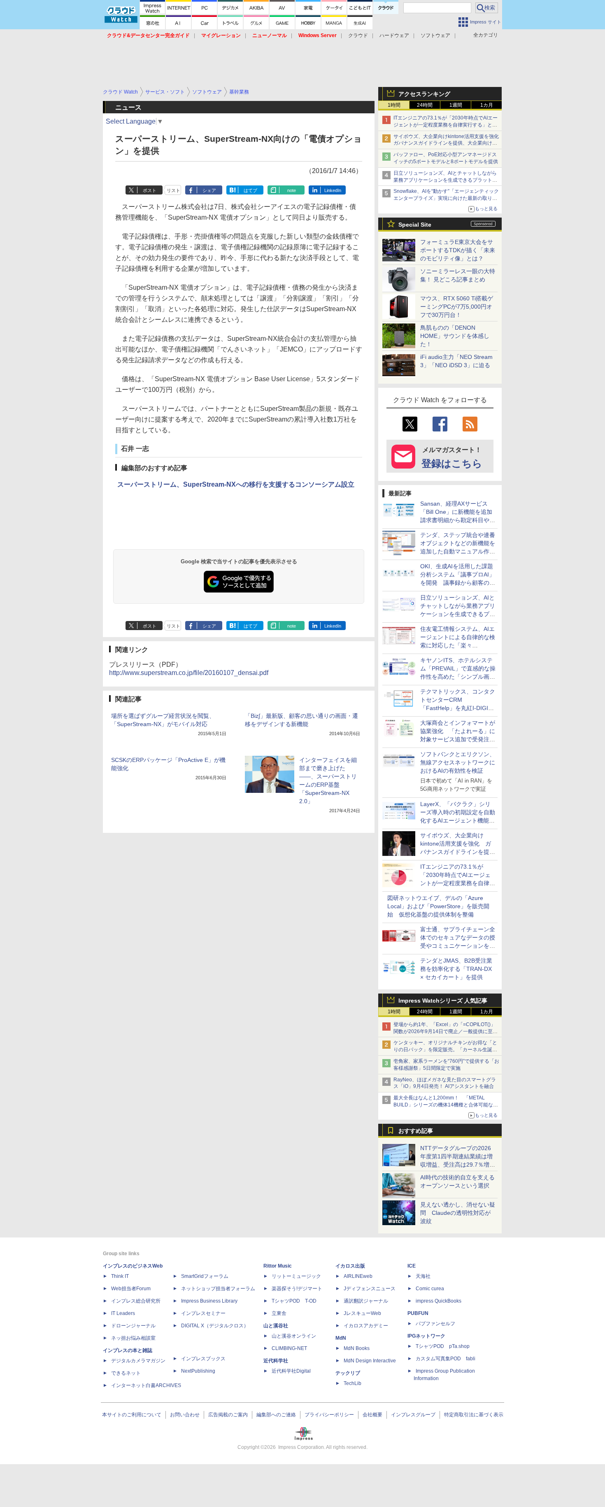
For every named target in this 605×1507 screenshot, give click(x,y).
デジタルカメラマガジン (138, 1361)
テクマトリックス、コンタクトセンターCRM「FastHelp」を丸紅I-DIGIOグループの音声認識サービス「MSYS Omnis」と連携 (457, 708)
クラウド (358, 35)
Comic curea (430, 1288)
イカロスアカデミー (366, 1326)
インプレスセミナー (203, 1313)
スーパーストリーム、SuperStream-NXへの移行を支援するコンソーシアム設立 (235, 484)
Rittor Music (277, 1266)
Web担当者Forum (131, 1288)
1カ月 (486, 105)
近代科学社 (275, 1361)
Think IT (120, 1276)
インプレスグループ (413, 1415)
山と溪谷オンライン (294, 1336)
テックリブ (347, 1373)
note (291, 190)
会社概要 (372, 1415)
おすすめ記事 (415, 1130)
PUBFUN (417, 1313)
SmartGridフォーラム (204, 1276)
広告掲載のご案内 (228, 1415)
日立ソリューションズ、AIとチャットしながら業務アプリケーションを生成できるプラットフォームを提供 (445, 180)
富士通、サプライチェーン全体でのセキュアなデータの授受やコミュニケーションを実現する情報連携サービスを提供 (457, 946)
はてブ (250, 190)
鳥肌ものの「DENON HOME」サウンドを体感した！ (454, 335)
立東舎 (279, 1313)
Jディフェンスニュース (370, 1288)
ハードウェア (394, 35)
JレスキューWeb (362, 1313)
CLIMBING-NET (289, 1348)
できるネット (126, 1373)
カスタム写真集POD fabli (445, 1359)
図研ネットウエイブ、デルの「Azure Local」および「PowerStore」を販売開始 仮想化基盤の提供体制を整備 (438, 906)
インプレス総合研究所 (136, 1301)
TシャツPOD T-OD (294, 1301)
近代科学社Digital (291, 1371)
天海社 (423, 1276)
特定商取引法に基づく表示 (473, 1415)
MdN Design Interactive (370, 1361)
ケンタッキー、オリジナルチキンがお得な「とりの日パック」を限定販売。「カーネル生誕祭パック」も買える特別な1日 (445, 1049)
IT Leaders (123, 1313)
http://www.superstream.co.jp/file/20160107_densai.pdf (188, 672)
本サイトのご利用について (131, 1415)
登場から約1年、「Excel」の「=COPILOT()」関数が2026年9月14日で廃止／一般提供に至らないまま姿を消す (445, 1031)
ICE (411, 1266)
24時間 (425, 105)
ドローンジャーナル (133, 1326)
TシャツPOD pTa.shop (443, 1346)
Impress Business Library (209, 1301)
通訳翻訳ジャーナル (366, 1301)
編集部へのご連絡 (276, 1415)
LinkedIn (332, 190)
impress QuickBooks (438, 1301)
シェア (209, 190)
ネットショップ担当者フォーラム (218, 1288)
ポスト (149, 190)
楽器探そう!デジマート (297, 1288)
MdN (340, 1338)
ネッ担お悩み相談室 (133, 1338)
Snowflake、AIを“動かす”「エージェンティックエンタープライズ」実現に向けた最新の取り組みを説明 (446, 198)
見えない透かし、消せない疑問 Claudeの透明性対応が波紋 (457, 1212)
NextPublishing (198, 1371)
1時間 (394, 105)
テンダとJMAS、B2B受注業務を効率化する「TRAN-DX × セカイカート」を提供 (456, 968)
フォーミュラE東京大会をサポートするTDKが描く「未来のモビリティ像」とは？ (457, 250)
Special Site (414, 224)
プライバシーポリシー (329, 1415)
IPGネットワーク (426, 1336)
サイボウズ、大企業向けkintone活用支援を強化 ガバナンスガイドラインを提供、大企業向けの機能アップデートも (448, 143)
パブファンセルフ (435, 1324)
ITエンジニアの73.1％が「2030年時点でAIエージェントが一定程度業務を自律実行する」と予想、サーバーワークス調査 (445, 125)
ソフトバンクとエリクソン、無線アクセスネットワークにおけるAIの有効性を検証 (457, 762)
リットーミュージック (296, 1276)
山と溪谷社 (275, 1326)
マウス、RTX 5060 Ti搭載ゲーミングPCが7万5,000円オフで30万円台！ (456, 306)
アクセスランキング (424, 94)
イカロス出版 (350, 1266)
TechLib (352, 1383)
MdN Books (357, 1348)
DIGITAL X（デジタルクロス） (215, 1326)
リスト (173, 190)
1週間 (455, 105)
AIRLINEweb (358, 1276)
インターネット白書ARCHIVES (146, 1385)
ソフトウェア (435, 35)
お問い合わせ (185, 1415)
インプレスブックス (203, 1359)
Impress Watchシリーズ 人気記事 (442, 1000)
